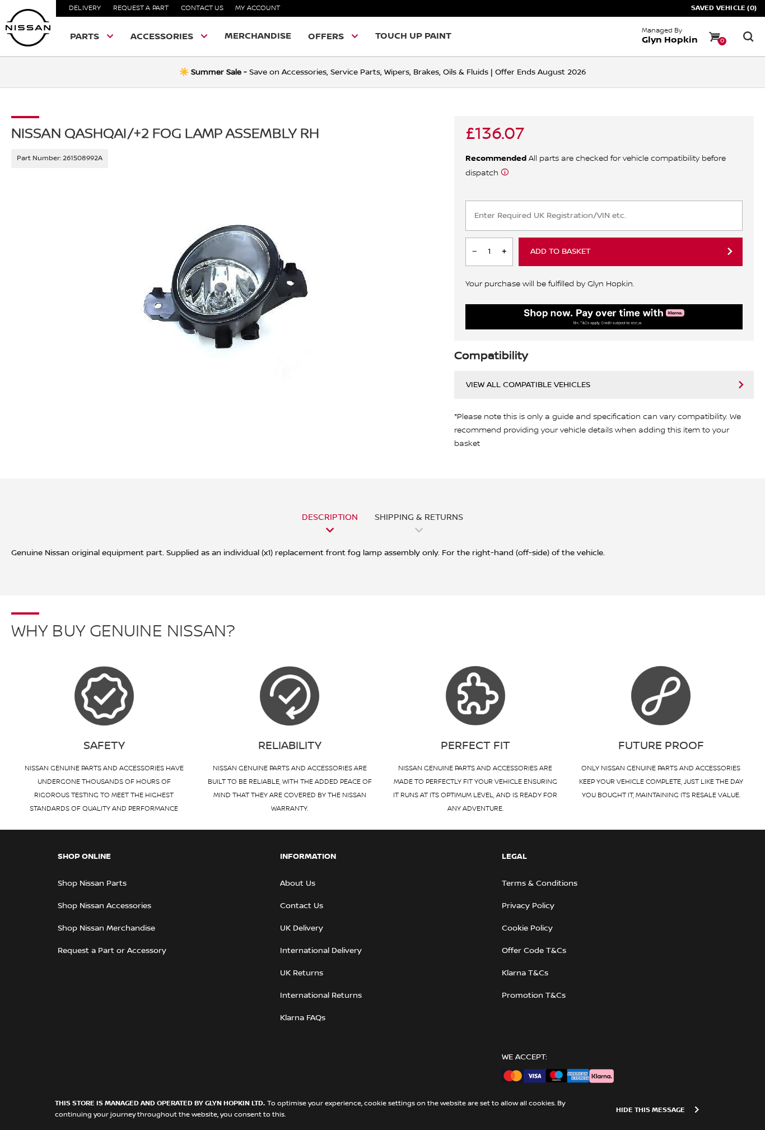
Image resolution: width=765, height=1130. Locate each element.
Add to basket (560, 251)
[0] (714, 36)
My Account (257, 8)
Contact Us (202, 8)
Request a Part (141, 8)
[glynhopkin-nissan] (28, 28)
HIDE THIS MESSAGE (650, 1110)
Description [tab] (330, 517)
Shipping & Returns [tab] (419, 517)
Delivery (85, 8)
